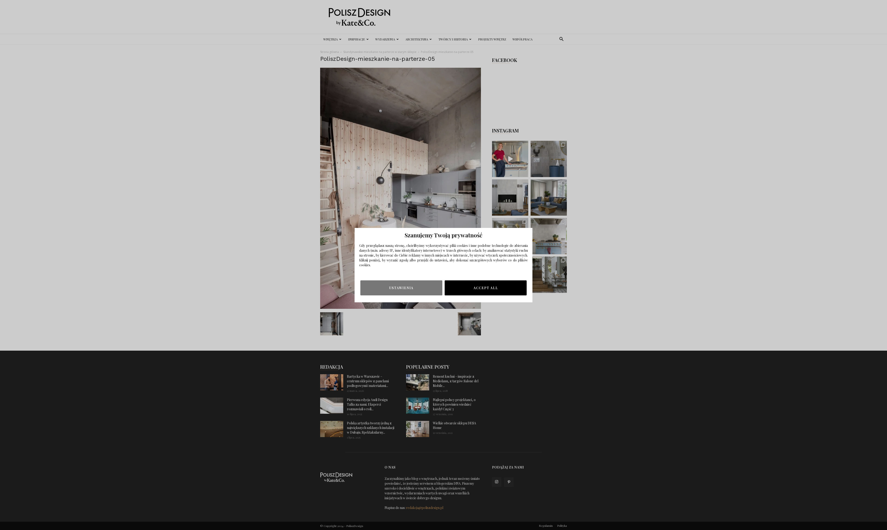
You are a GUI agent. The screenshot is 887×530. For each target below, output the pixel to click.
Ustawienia (401, 288)
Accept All (486, 288)
